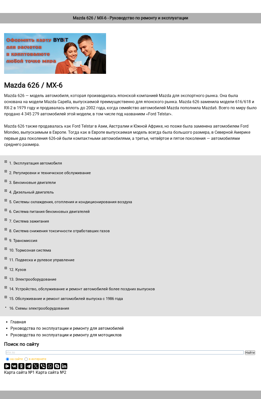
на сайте (16, 359)
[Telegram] (28, 366)
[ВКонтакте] (14, 366)
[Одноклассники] (21, 366)
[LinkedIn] (64, 366)
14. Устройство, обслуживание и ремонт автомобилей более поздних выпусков (82, 289)
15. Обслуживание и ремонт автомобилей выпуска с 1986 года (66, 298)
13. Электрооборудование (32, 279)
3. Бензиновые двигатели (32, 182)
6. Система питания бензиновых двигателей (49, 211)
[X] (36, 366)
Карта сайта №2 (51, 372)
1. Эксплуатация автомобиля (35, 163)
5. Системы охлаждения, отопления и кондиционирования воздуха (70, 202)
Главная (18, 322)
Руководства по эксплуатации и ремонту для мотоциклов (66, 335)
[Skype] (57, 366)
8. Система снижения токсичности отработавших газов (59, 231)
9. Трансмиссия (23, 240)
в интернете (37, 359)
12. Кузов (17, 269)
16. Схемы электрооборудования (39, 308)
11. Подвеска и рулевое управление (41, 260)
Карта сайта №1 (19, 372)
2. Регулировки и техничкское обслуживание (50, 173)
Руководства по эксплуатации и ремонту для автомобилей (67, 328)
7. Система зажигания (29, 221)
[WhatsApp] (50, 366)
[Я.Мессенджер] (7, 366)
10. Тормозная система (30, 250)
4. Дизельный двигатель (31, 192)
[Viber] (43, 366)
